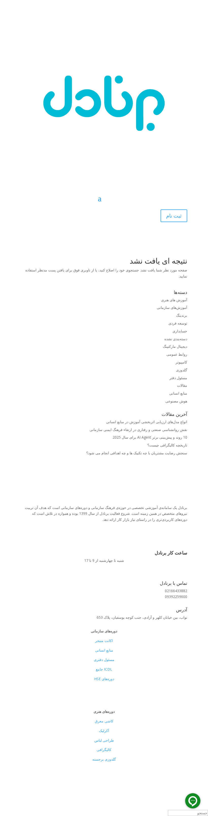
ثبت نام (174, 215)
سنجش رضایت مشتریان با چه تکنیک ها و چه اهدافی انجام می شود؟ (136, 452)
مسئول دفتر (178, 377)
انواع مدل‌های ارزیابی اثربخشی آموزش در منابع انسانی (146, 421)
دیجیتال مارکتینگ (175, 346)
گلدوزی (181, 370)
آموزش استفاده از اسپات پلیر (150, 536)
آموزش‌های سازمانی (172, 307)
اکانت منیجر (104, 640)
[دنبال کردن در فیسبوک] (183, 784)
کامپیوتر (181, 362)
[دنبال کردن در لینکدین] (173, 784)
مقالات (182, 385)
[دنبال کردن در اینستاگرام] (163, 784)
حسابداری (179, 331)
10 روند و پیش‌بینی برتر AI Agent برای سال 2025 (150, 437)
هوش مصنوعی (176, 401)
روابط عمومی (176, 354)
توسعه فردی (177, 323)
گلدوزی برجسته (104, 759)
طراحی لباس (104, 740)
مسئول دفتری (104, 659)
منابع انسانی (178, 393)
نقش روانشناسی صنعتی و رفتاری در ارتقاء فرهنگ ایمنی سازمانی (138, 429)
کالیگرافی (104, 749)
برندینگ (181, 315)
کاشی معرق (104, 721)
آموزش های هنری (174, 299)
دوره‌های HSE (104, 678)
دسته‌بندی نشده (175, 338)
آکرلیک (104, 730)
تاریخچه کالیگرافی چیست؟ (167, 445)
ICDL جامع (104, 669)
